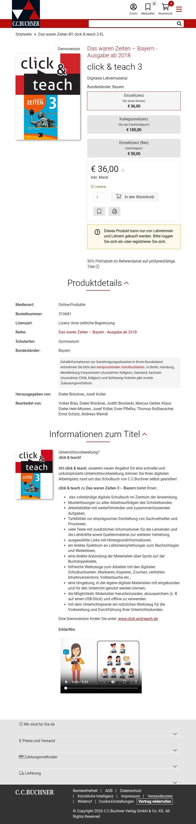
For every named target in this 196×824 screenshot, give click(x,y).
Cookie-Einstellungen (116, 801)
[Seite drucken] (114, 211)
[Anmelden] (133, 8)
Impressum (130, 796)
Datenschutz (131, 790)
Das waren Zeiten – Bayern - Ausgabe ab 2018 (98, 332)
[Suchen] (179, 23)
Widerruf (85, 801)
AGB (109, 790)
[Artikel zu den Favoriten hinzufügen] (99, 211)
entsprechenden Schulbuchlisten (121, 367)
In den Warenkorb (139, 197)
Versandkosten (160, 796)
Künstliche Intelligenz (96, 796)
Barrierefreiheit (85, 790)
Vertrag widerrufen (154, 801)
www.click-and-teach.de (138, 618)
